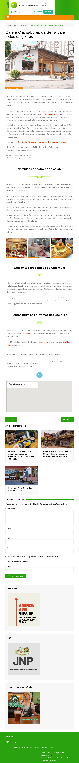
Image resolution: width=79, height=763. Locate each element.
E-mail (8, 538)
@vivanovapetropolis (15, 742)
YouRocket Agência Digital (30, 747)
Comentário (10, 508)
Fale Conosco (45, 755)
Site (6, 547)
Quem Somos (46, 753)
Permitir (48, 12)
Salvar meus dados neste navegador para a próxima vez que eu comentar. (33, 557)
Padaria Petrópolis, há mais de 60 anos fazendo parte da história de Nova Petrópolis (57, 454)
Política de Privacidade (48, 760)
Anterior (12, 419)
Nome (8, 529)
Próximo (66, 419)
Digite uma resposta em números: (17, 561)
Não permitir (37, 12)
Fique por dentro (58, 753)
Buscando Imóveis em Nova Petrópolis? (54, 758)
